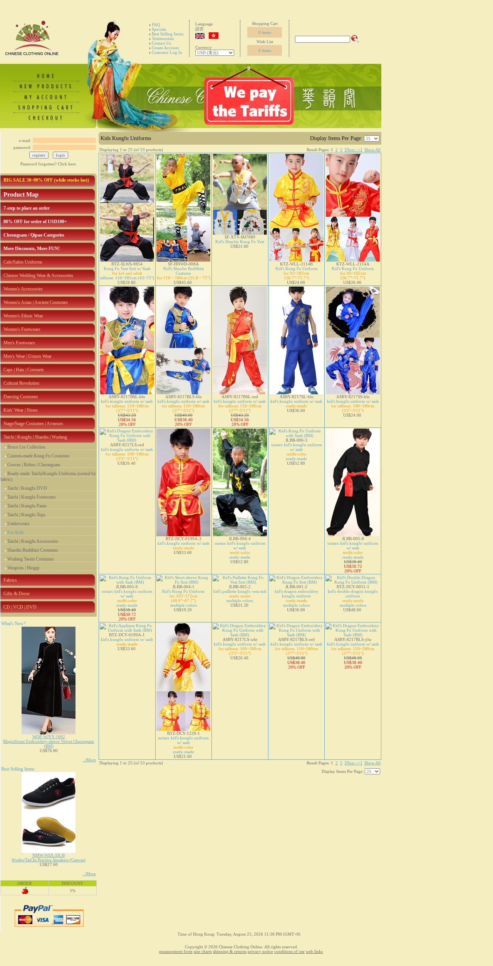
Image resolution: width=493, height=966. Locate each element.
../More (89, 759)
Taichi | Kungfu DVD (27, 488)
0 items (264, 32)
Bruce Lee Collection (26, 447)
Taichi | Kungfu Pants (27, 506)
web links (314, 951)
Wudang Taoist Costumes (30, 559)
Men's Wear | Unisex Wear (27, 356)
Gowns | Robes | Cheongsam (33, 464)
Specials (159, 29)
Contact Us (161, 43)
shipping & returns (229, 951)
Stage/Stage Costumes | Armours (33, 423)
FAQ (156, 24)
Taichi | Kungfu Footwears (31, 497)
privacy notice (260, 951)
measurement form (176, 951)
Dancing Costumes (20, 396)
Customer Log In (167, 52)
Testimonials (163, 38)
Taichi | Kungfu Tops (26, 514)
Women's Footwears (21, 329)
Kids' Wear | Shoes (20, 410)
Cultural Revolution (21, 383)
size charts (203, 951)
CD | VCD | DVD (20, 607)
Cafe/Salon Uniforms (22, 262)
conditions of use (289, 951)
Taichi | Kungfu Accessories (32, 541)
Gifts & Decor (16, 593)
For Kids (15, 532)
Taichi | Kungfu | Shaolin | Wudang (35, 437)
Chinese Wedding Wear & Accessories (38, 275)
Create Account (165, 47)
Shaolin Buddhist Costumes (32, 550)
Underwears (18, 523)
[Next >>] (353, 149)
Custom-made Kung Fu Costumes (38, 456)
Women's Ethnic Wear (23, 316)
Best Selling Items (167, 34)
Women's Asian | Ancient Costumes (35, 302)
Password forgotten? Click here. (48, 164)
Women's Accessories (23, 289)
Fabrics (10, 580)
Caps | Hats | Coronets (23, 369)
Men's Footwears (19, 342)
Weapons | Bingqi (23, 568)
